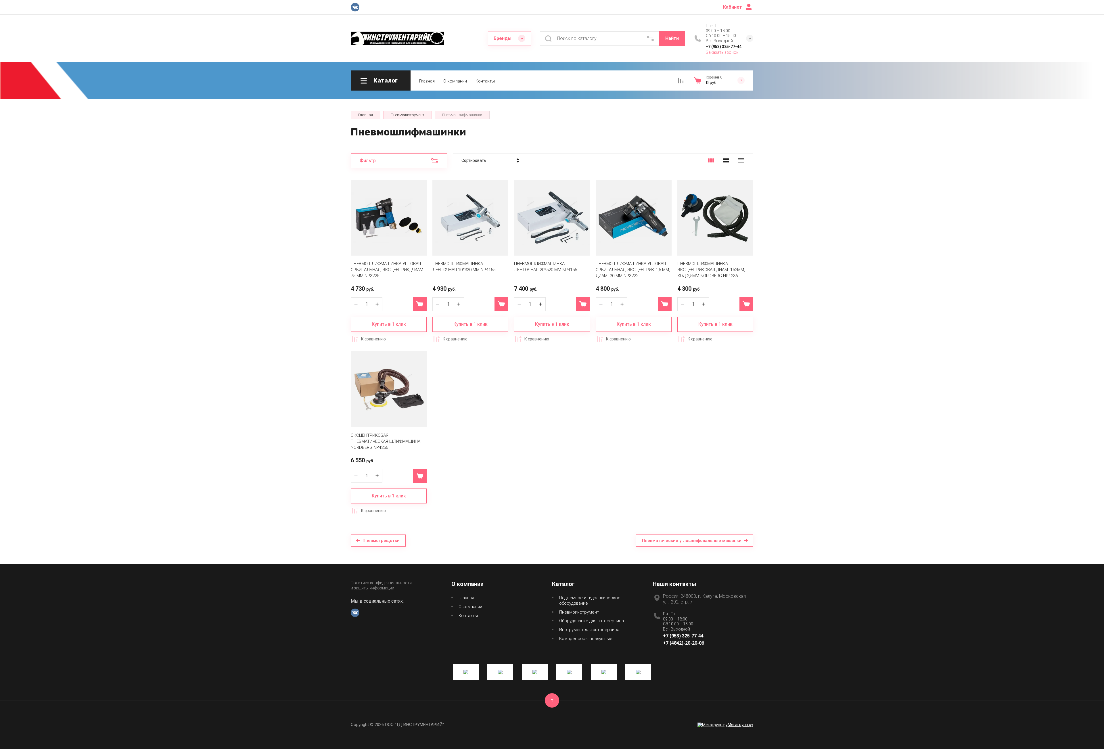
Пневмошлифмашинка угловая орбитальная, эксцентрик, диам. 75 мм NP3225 (387, 269)
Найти (672, 38)
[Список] (726, 160)
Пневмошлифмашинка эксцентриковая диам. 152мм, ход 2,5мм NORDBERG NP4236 (711, 269)
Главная (427, 81)
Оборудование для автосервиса (591, 620)
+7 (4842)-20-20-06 (683, 643)
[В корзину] (420, 304)
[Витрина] (711, 160)
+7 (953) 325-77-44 (723, 46)
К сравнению (373, 339)
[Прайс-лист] (741, 160)
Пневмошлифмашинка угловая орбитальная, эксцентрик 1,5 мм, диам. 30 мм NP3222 (633, 269)
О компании (455, 81)
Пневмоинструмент (579, 612)
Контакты (485, 81)
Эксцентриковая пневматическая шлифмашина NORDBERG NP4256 (385, 441)
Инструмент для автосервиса (589, 629)
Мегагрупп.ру (740, 724)
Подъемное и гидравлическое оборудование (589, 600)
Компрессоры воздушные (585, 638)
